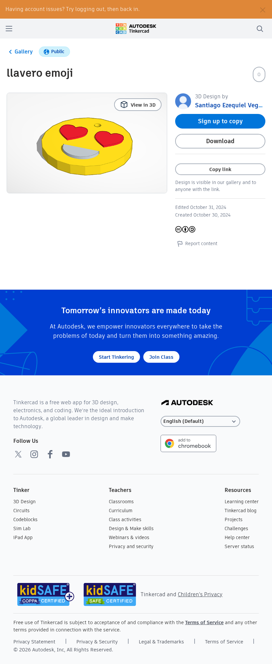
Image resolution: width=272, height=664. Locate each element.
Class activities (125, 519)
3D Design (24, 501)
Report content (201, 243)
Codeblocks (25, 519)
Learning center (242, 501)
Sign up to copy (220, 121)
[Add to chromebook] (188, 443)
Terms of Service (204, 622)
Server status (239, 546)
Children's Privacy (200, 594)
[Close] (263, 9)
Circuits (21, 510)
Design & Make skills (131, 528)
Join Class (161, 356)
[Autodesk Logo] (187, 403)
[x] (18, 454)
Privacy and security (131, 546)
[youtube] (66, 454)
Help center (237, 537)
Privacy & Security (97, 641)
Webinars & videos (129, 537)
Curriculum (120, 510)
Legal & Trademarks (161, 641)
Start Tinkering (116, 356)
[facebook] (50, 454)
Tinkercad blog (240, 510)
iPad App (23, 537)
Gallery (24, 51)
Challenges (236, 528)
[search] (260, 29)
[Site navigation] (9, 29)
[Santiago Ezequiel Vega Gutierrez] (183, 101)
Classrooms (121, 501)
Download (220, 141)
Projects (233, 519)
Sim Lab (22, 528)
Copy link (220, 169)
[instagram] (34, 454)
